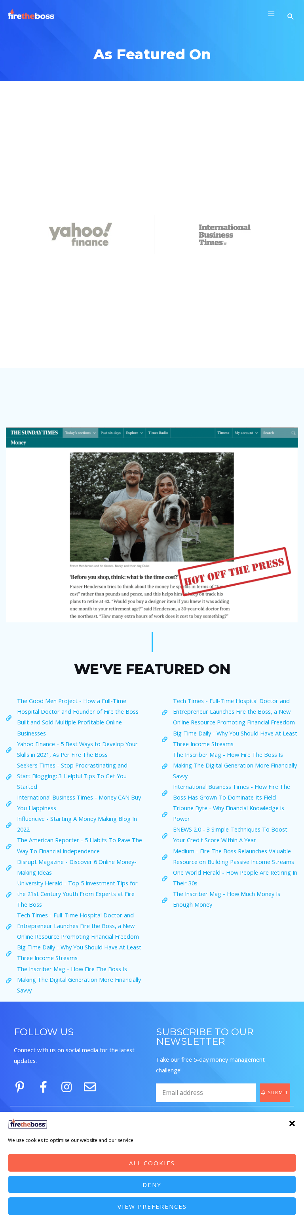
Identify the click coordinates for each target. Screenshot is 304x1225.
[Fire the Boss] (31, 14)
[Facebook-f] (43, 1087)
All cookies (152, 1163)
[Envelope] (90, 1087)
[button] (292, 1123)
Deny (152, 1185)
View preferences (152, 1206)
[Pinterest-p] (20, 1087)
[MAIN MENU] (271, 14)
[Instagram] (66, 1087)
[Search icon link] (291, 17)
